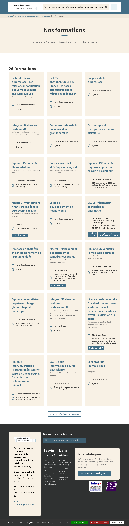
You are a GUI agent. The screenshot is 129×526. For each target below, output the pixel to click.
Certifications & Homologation (50, 483)
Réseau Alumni (65, 468)
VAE (45, 470)
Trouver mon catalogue (93, 473)
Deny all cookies (100, 522)
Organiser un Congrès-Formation (49, 475)
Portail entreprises (64, 472)
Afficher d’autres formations (64, 414)
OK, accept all (80, 522)
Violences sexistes (63, 478)
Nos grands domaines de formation (62, 440)
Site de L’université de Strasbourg (65, 462)
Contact (47, 487)
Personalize (117, 522)
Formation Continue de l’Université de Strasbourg (32, 16)
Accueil (10, 16)
